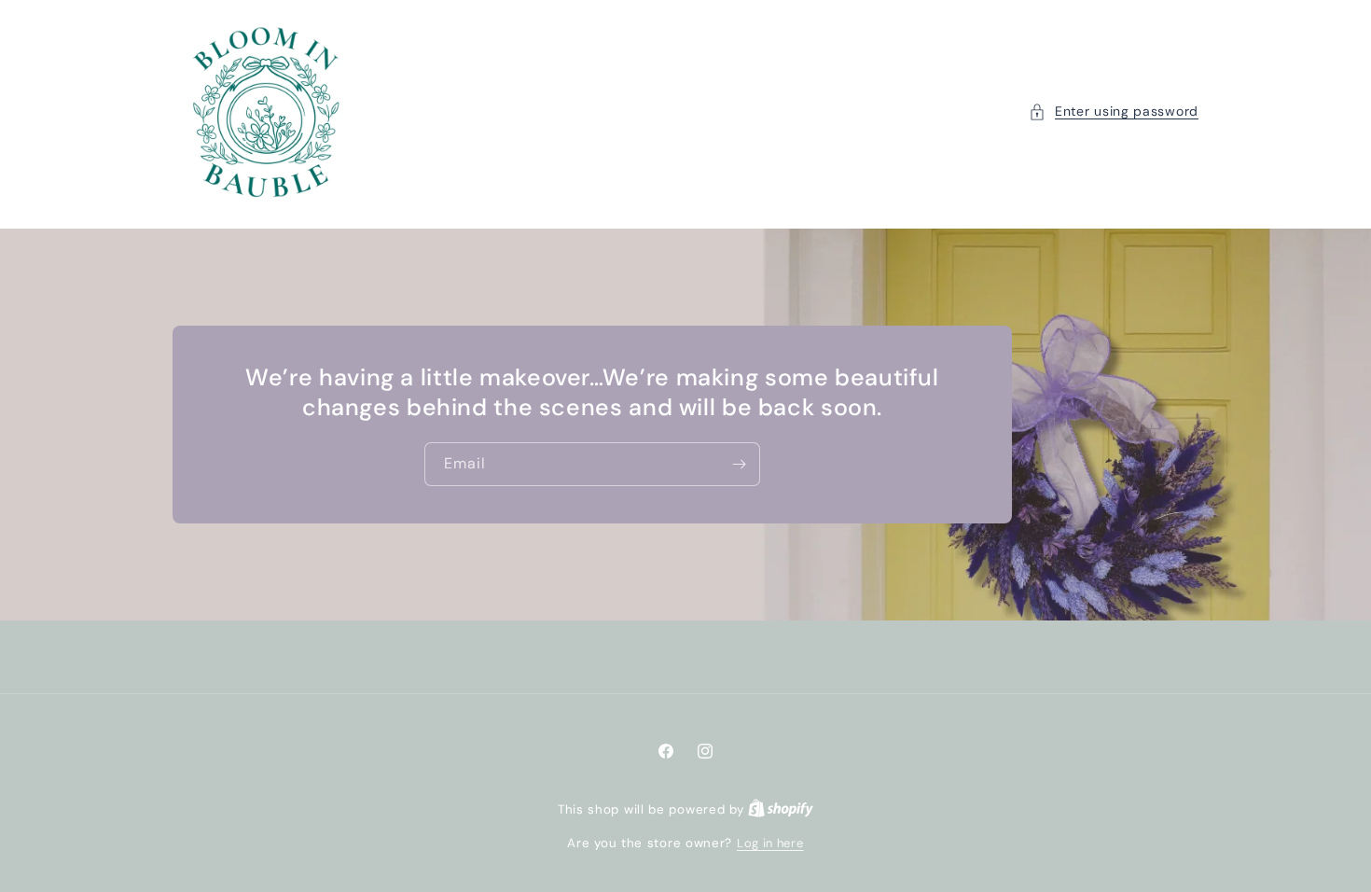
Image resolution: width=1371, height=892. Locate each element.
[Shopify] (780, 809)
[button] (1113, 111)
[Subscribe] (738, 464)
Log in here (770, 843)
